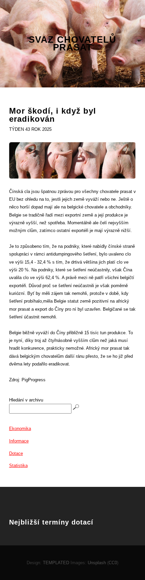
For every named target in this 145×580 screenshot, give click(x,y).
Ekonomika (20, 428)
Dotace (16, 453)
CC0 (113, 562)
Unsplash (97, 562)
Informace (19, 440)
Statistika (18, 465)
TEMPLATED (56, 562)
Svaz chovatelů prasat (72, 44)
